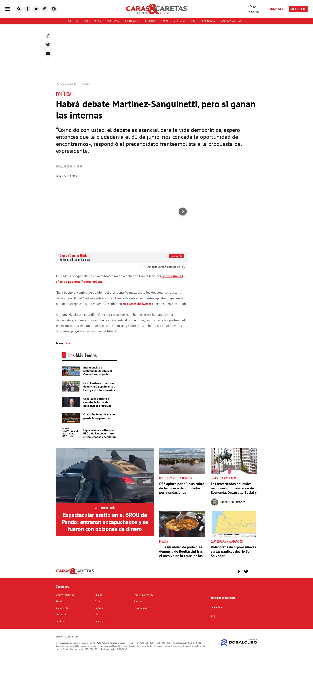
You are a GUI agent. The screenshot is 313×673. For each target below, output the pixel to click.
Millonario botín (105, 508)
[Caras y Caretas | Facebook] (27, 8)
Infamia (163, 541)
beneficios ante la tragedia (176, 478)
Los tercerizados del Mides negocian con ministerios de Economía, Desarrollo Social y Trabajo (233, 490)
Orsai (164, 20)
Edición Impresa (142, 608)
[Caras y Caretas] (75, 574)
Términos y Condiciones (67, 636)
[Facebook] (48, 36)
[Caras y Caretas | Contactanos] (253, 571)
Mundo (150, 20)
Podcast (137, 601)
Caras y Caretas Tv (233, 20)
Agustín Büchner (234, 502)
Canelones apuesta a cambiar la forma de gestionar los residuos (97, 402)
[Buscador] (18, 8)
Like (193, 20)
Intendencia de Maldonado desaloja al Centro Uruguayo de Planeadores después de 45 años (98, 374)
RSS (213, 616)
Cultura (179, 20)
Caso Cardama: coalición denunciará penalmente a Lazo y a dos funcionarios (99, 386)
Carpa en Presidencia (223, 478)
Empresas (208, 20)
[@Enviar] (48, 53)
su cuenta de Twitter (137, 304)
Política (72, 20)
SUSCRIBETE (298, 9)
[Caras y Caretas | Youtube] (53, 8)
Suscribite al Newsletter (223, 597)
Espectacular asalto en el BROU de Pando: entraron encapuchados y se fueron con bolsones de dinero (99, 435)
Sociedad (113, 20)
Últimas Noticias (65, 595)
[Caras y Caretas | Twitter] (36, 8)
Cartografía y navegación (227, 541)
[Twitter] (48, 44)
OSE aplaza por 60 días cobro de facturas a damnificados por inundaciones (181, 488)
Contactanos (217, 607)
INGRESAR (276, 9)
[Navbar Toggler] (10, 9)
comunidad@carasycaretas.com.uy (81, 646)
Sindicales (132, 20)
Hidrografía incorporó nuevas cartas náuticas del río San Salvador (233, 551)
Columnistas (92, 20)
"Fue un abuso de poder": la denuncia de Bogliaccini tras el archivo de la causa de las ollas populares (181, 553)
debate (68, 342)
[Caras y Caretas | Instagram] (44, 8)
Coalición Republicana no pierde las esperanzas (99, 416)
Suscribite (176, 256)
